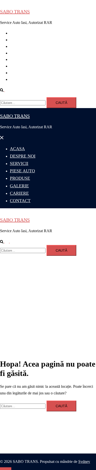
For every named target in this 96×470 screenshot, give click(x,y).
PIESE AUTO (21, 53)
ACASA (17, 33)
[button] (4, 90)
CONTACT (19, 79)
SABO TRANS (15, 11)
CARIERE (18, 73)
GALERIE (18, 66)
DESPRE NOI (21, 40)
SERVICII (18, 46)
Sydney (84, 461)
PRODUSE (19, 59)
